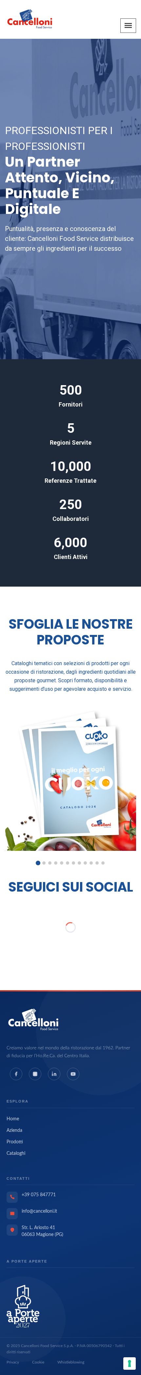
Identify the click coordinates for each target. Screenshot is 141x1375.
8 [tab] (79, 863)
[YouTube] (73, 1074)
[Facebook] (16, 1074)
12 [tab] (103, 863)
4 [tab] (55, 863)
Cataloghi (16, 1153)
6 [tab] (67, 863)
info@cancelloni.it (39, 1211)
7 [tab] (73, 863)
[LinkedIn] (54, 1074)
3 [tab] (49, 863)
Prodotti (15, 1142)
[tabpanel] (70, 778)
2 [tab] (44, 863)
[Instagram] (35, 1074)
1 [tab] (38, 863)
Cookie (38, 1362)
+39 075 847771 (39, 1195)
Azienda (14, 1130)
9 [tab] (85, 863)
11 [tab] (97, 863)
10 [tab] (91, 863)
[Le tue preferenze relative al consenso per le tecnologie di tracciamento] (129, 1363)
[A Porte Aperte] (23, 1306)
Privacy (13, 1362)
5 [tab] (61, 863)
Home (13, 1119)
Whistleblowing (70, 1362)
